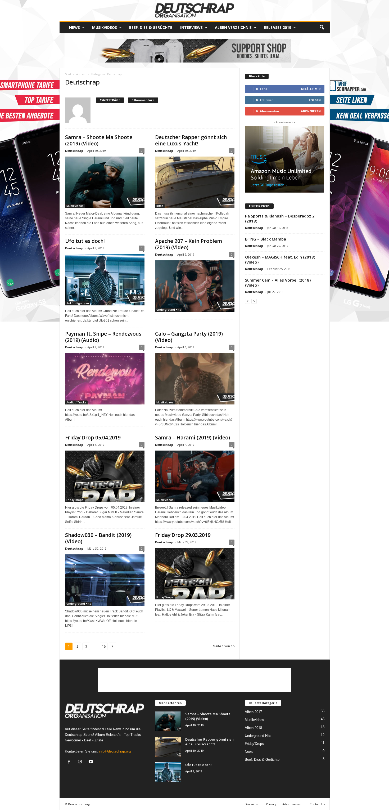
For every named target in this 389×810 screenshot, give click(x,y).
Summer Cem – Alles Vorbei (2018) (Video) (278, 282)
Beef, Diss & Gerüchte (150, 27)
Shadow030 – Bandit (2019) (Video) (98, 538)
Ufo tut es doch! (85, 241)
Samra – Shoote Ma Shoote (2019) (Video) (98, 140)
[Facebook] (70, 762)
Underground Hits (168, 309)
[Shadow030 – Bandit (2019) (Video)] (104, 580)
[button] (322, 27)
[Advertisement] (194, 680)
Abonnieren (311, 111)
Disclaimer (252, 804)
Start (68, 74)
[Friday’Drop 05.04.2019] (104, 476)
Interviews (191, 27)
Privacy (271, 804)
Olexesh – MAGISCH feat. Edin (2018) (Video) (280, 259)
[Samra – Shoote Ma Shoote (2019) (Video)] (104, 182)
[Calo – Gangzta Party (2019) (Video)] (194, 378)
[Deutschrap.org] (195, 10)
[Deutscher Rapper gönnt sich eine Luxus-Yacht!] (194, 182)
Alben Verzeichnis (233, 27)
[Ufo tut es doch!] (104, 279)
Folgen (315, 100)
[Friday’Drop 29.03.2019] (194, 573)
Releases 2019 (277, 27)
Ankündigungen (77, 303)
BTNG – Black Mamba (265, 239)
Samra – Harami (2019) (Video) (192, 437)
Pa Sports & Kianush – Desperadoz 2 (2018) (280, 218)
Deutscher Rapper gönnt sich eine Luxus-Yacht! (191, 140)
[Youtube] (91, 762)
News (74, 27)
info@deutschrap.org (115, 751)
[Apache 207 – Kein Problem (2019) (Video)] (194, 286)
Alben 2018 (253, 728)
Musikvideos (104, 27)
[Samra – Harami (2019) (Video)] (194, 476)
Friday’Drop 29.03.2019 (183, 535)
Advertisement (293, 804)
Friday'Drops (74, 500)
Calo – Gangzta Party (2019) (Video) (189, 337)
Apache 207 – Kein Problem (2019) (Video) (188, 244)
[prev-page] (247, 301)
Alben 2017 (253, 712)
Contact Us (317, 804)
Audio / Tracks (76, 402)
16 (104, 646)
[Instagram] (81, 762)
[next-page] (254, 301)
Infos (159, 206)
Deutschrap (74, 151)
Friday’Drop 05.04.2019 (93, 437)
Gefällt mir (311, 89)
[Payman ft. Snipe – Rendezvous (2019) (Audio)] (104, 378)
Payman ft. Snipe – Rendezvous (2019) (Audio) (103, 337)
